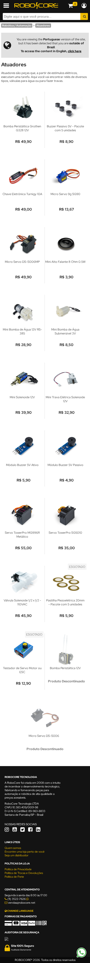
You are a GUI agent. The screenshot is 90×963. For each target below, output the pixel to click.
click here (74, 51)
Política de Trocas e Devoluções (24, 873)
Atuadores (43, 25)
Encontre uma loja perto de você (25, 852)
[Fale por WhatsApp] (81, 956)
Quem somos (13, 848)
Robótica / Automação (16, 25)
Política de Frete (14, 877)
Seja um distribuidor (16, 855)
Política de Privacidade (18, 869)
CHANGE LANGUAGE (20, 910)
